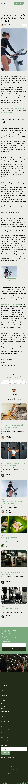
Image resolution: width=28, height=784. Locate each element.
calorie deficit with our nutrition (11, 304)
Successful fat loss (7, 226)
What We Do (4, 685)
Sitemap (3, 716)
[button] (25, 3)
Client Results (4, 690)
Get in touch (19, 3)
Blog (2, 693)
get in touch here (6, 112)
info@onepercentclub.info (7, 711)
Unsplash (10, 280)
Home (2, 683)
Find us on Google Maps (6, 713)
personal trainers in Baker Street (14, 108)
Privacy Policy (14, 766)
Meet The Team (4, 688)
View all (14, 621)
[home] (3, 3)
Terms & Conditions (14, 769)
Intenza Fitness (11, 278)
